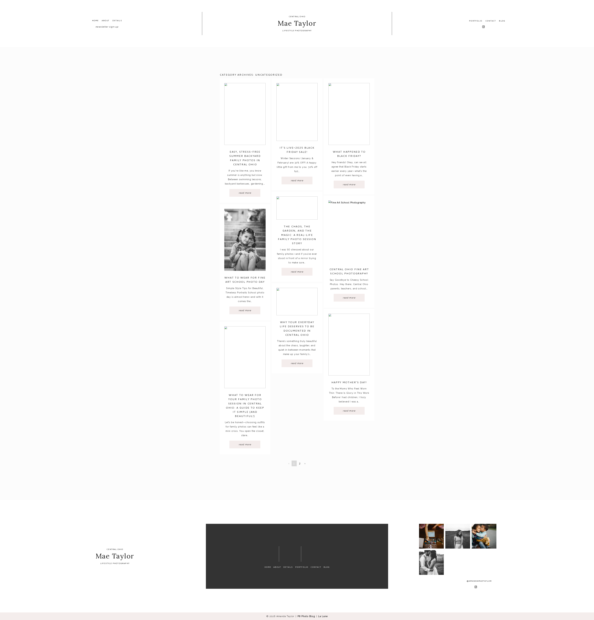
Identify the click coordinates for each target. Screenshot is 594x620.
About (105, 20)
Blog (502, 20)
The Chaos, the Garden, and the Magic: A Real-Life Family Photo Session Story (297, 234)
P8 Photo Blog (306, 616)
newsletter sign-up (106, 27)
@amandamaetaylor (479, 581)
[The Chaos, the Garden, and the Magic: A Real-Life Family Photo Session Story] (297, 208)
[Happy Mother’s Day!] (349, 344)
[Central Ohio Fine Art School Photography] (349, 231)
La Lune (323, 616)
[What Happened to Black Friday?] (349, 114)
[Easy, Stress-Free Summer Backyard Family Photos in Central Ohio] (245, 114)
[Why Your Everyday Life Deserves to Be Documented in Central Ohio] (297, 301)
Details (288, 567)
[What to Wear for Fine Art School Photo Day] (245, 240)
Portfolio (475, 20)
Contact (490, 20)
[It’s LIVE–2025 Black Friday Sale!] (297, 112)
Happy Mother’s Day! (349, 382)
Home (95, 20)
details (117, 20)
